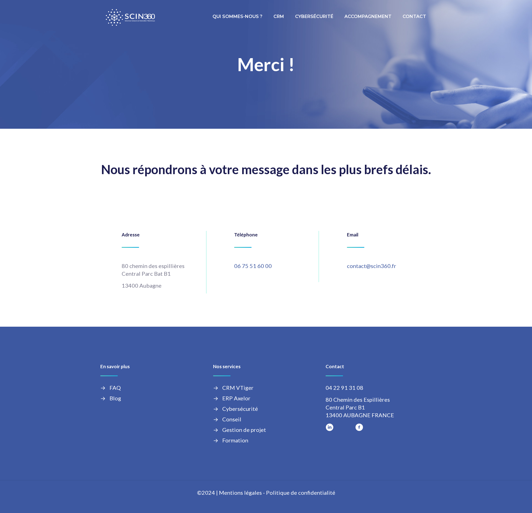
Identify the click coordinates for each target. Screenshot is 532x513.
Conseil (231, 419)
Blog (115, 398)
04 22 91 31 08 (344, 387)
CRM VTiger (238, 387)
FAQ (115, 387)
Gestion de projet (244, 429)
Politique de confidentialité (300, 492)
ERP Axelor (236, 398)
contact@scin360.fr (371, 265)
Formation (235, 440)
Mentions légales (240, 492)
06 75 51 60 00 (253, 265)
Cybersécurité (240, 408)
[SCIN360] (130, 16)
